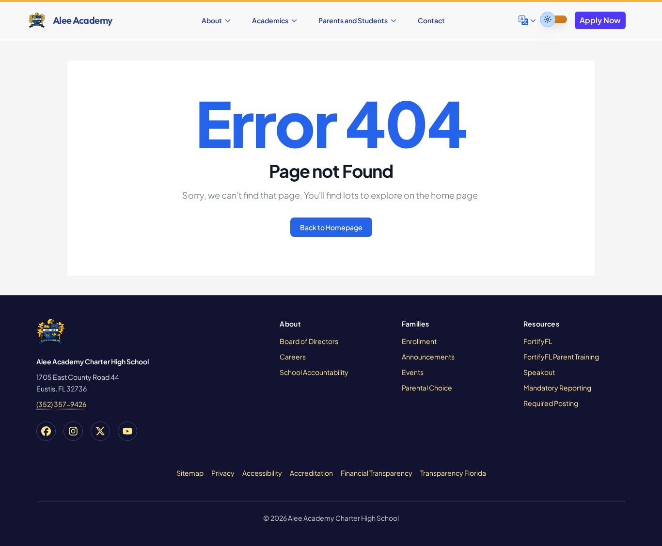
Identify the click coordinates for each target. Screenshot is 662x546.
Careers (293, 356)
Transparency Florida (453, 472)
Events (413, 372)
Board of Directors (309, 341)
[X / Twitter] (100, 431)
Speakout (539, 372)
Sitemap (190, 472)
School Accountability (314, 372)
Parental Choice (427, 387)
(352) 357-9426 (61, 404)
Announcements (428, 356)
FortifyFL (537, 341)
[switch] (553, 19)
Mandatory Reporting (557, 387)
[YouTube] (127, 431)
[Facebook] (46, 431)
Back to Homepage (331, 227)
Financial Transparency (376, 472)
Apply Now (600, 20)
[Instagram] (73, 431)
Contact (431, 20)
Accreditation (311, 472)
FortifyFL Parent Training (561, 356)
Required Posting (550, 403)
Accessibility (262, 472)
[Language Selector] (528, 20)
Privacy (223, 472)
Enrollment (419, 341)
